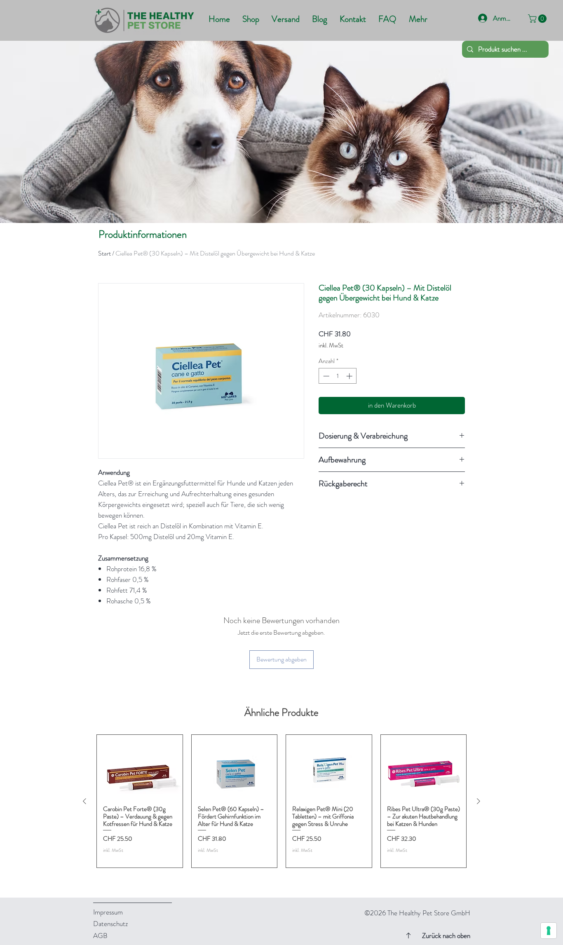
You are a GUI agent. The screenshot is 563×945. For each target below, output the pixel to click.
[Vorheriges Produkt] (84, 801)
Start (104, 253)
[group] (281, 801)
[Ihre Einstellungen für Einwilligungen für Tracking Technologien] (548, 930)
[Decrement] (325, 376)
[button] (538, 18)
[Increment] (350, 376)
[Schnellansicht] (140, 767)
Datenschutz (110, 924)
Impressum (108, 912)
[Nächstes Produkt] (478, 801)
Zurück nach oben (446, 935)
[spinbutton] (338, 376)
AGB (100, 935)
